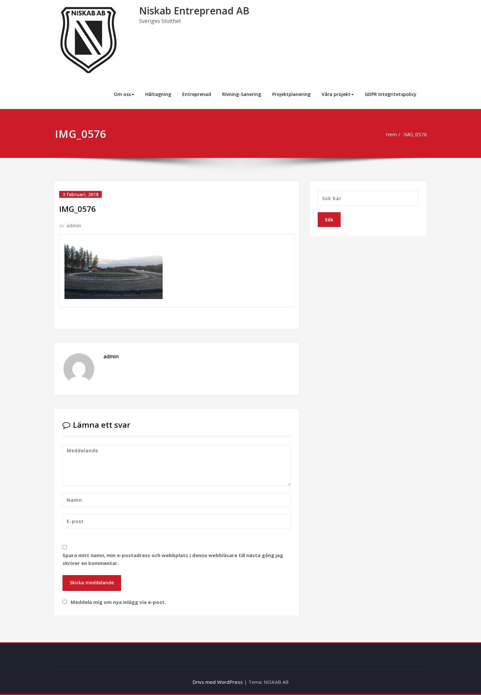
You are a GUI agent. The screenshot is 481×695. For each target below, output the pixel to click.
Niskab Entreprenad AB (194, 10)
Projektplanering (291, 94)
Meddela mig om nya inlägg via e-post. (118, 602)
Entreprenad (196, 94)
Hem (391, 134)
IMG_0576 (415, 134)
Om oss (122, 94)
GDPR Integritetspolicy (391, 94)
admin (73, 225)
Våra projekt (336, 94)
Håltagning (158, 94)
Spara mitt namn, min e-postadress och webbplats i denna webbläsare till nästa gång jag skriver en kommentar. (172, 559)
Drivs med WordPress (217, 682)
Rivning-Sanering (241, 94)
